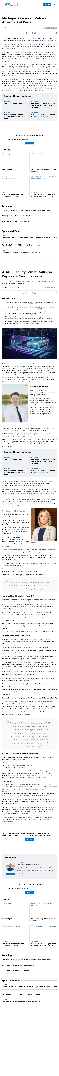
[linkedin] (27, 33)
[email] (35, 33)
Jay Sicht (5, 287)
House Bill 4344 (43, 38)
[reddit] (32, 33)
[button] (3, 4)
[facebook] (24, 33)
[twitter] (29, 33)
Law (3, 13)
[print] (56, 33)
